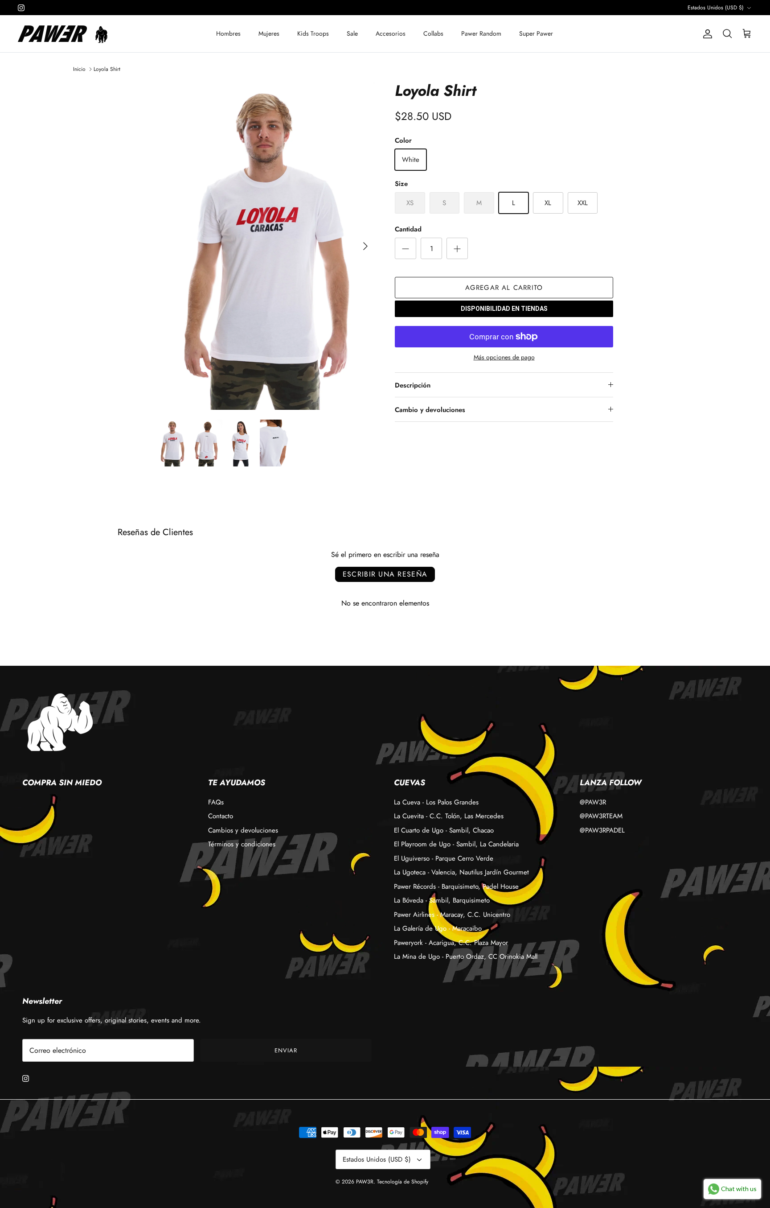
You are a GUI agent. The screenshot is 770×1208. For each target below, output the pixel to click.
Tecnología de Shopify (402, 1182)
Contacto (220, 816)
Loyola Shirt (107, 69)
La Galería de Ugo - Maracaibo (438, 928)
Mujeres (268, 33)
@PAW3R (593, 802)
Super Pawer (536, 33)
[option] (266, 246)
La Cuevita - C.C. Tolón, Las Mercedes (449, 816)
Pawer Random (481, 33)
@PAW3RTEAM (601, 816)
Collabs (433, 33)
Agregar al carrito (504, 288)
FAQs (216, 802)
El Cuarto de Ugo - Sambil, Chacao (444, 830)
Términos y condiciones (241, 844)
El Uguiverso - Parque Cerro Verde (443, 858)
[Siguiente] (365, 246)
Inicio (79, 69)
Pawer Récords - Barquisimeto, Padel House (456, 886)
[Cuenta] (706, 34)
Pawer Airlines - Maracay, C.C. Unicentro (452, 914)
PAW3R (364, 1182)
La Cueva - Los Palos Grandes (436, 802)
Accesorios (390, 33)
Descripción (412, 385)
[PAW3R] (52, 33)
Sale (352, 33)
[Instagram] (21, 7)
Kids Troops (313, 33)
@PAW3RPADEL (602, 830)
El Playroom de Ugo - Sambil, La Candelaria (456, 844)
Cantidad (408, 229)
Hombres (228, 33)
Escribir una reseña (385, 574)
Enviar (285, 1050)
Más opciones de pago (504, 357)
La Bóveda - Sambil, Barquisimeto (442, 900)
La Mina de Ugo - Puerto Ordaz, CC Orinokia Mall (465, 956)
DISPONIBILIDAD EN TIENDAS (504, 308)
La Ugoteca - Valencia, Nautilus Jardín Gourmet (461, 872)
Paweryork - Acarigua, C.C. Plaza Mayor (451, 943)
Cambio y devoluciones (430, 410)
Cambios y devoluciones (243, 830)
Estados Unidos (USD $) (716, 8)
